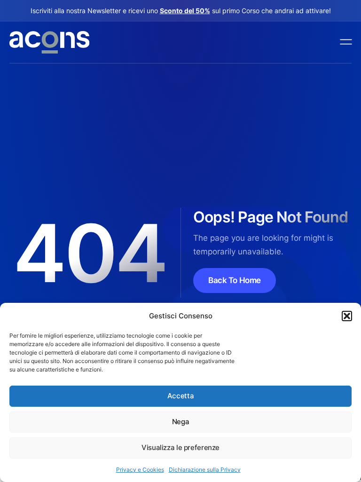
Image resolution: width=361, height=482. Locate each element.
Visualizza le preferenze (180, 447)
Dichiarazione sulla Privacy (205, 469)
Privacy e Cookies (140, 469)
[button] (347, 316)
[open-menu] (346, 42)
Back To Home (234, 280)
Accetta (180, 395)
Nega (180, 421)
